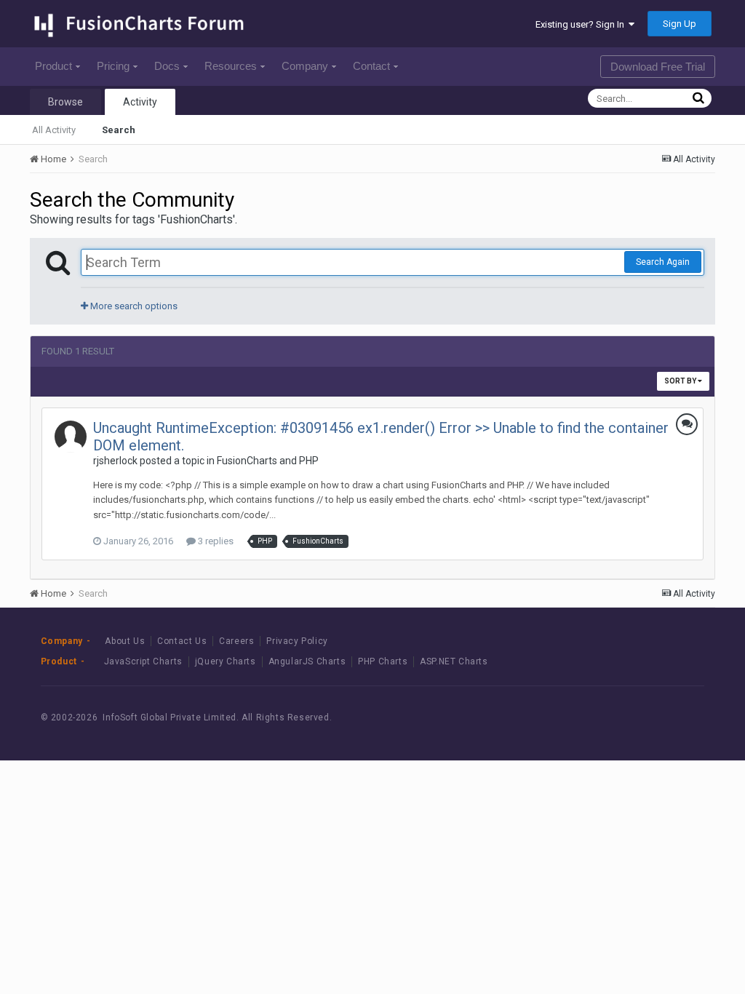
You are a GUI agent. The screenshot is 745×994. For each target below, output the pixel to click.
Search (118, 129)
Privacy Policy (296, 641)
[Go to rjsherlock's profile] (71, 437)
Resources (230, 66)
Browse (65, 102)
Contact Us (182, 641)
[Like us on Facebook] (614, 717)
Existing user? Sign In (582, 24)
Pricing (113, 66)
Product (53, 66)
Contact (371, 66)
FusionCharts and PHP (268, 460)
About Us (125, 641)
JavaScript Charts (143, 661)
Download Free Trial (657, 66)
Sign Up (679, 23)
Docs (167, 66)
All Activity (54, 129)
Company (305, 66)
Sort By (681, 381)
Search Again (663, 262)
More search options (133, 306)
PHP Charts (382, 661)
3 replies (215, 541)
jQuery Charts (225, 661)
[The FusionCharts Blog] (581, 717)
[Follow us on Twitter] (647, 717)
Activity (140, 102)
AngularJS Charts (307, 661)
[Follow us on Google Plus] (679, 717)
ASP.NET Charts (453, 661)
